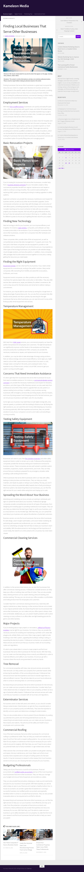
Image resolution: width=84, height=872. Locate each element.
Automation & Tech (40, 14)
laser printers (22, 228)
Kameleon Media (16, 6)
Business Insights (7, 14)
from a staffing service (17, 107)
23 (69, 163)
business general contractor (17, 185)
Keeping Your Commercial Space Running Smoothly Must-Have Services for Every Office (68, 111)
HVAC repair (17, 342)
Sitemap (29, 868)
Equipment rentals (9, 266)
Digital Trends (18, 14)
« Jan (59, 168)
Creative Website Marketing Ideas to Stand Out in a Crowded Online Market (69, 49)
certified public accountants (24, 772)
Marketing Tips (28, 14)
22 (66, 163)
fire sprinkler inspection (32, 459)
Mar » (62, 168)
